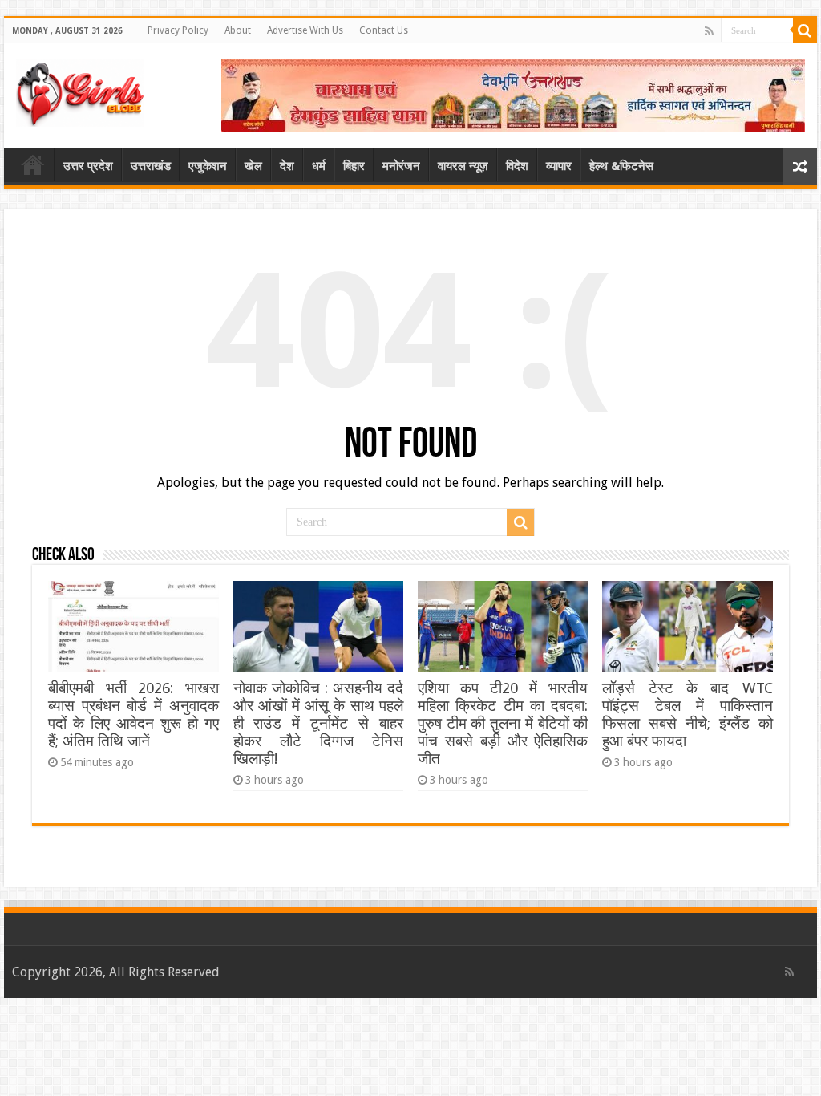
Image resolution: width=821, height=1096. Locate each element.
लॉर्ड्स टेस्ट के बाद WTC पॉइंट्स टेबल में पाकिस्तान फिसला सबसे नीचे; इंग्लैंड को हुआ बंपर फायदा (687, 714)
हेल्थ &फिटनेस (621, 166)
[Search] (805, 30)
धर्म (319, 166)
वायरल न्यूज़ (463, 166)
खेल (253, 166)
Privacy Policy (178, 30)
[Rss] (709, 31)
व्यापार (559, 166)
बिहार (354, 166)
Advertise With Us (305, 30)
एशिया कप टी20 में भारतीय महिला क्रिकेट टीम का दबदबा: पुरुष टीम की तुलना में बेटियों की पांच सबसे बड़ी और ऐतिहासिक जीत (503, 723)
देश (287, 166)
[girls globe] (80, 90)
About (237, 30)
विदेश (517, 166)
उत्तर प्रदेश (88, 166)
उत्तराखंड (151, 166)
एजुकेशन (207, 166)
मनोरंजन (401, 166)
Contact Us (383, 30)
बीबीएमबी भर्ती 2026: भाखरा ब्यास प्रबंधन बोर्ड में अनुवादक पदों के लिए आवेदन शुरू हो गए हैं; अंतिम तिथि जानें (133, 714)
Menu (33, 164)
